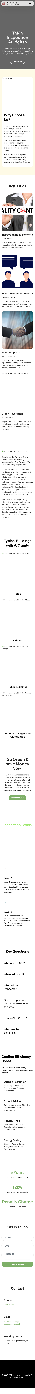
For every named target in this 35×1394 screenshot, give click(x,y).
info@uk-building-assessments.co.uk (12, 1322)
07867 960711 (9, 1304)
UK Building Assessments (13, 3)
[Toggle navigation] (30, 3)
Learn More (17, 61)
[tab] (17, 963)
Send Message (17, 1264)
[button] (17, 963)
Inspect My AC (17, 797)
